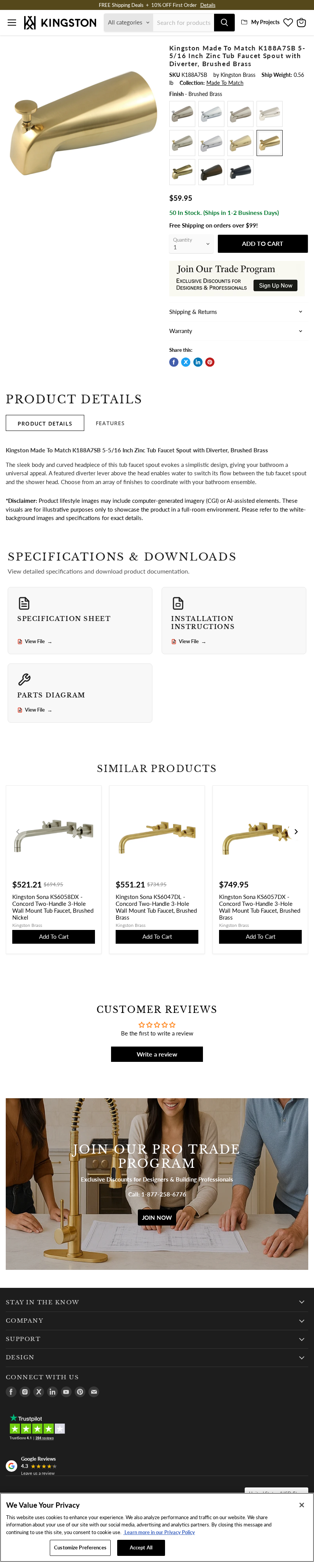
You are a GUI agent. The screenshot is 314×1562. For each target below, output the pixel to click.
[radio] (182, 114)
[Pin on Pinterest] (209, 362)
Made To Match (225, 83)
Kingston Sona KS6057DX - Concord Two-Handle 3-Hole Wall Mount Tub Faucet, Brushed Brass (259, 907)
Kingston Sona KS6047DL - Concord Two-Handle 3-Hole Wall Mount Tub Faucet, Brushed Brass (156, 907)
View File (38, 642)
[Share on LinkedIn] (198, 362)
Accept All (141, 1547)
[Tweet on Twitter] (185, 362)
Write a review (157, 1054)
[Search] (224, 22)
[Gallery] (84, 122)
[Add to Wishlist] (151, 49)
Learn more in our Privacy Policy (159, 1532)
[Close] (301, 1505)
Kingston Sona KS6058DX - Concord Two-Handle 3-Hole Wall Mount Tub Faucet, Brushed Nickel (52, 907)
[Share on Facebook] (173, 362)
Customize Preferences (80, 1547)
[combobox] (183, 22)
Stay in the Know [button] (43, 1302)
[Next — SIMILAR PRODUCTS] (296, 831)
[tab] (45, 423)
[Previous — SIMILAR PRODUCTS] (18, 831)
